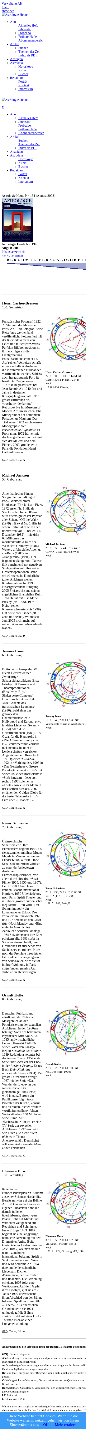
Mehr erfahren (66, 1425)
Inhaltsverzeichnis (13, 251)
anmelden (8, 11)
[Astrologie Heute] (15, 14)
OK (46, 1425)
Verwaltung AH (12, 3)
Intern (5, 7)
